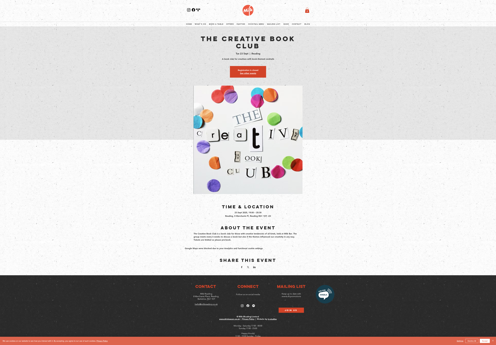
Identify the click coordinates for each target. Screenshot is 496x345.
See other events (248, 73)
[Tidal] (198, 10)
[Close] (492, 341)
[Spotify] (253, 305)
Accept (485, 341)
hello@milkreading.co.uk (206, 304)
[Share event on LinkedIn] (254, 267)
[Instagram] (189, 10)
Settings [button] (460, 341)
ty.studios (272, 319)
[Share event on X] (248, 267)
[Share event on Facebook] (242, 267)
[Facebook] (193, 10)
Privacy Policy (248, 319)
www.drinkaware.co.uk (229, 319)
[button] (307, 10)
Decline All (472, 341)
